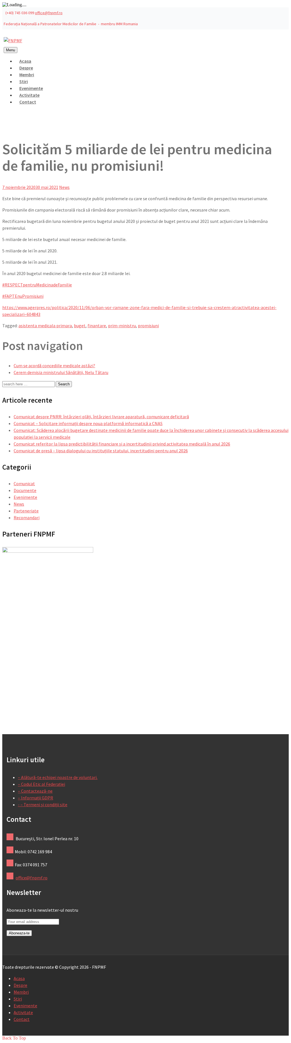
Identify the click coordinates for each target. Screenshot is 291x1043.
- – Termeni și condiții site (42, 804)
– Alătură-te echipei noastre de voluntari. (57, 777)
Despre (20, 985)
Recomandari (27, 517)
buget (80, 325)
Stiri (18, 999)
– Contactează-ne (35, 791)
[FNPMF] (13, 40)
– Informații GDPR (35, 798)
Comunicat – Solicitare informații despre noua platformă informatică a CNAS (88, 423)
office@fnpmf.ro (49, 12)
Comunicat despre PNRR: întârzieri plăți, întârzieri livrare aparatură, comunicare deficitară (101, 416)
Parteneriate (26, 511)
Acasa (19, 978)
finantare (97, 325)
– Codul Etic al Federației (41, 784)
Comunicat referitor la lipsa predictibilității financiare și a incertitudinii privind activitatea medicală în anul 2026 (122, 444)
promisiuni (148, 325)
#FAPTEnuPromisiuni (22, 296)
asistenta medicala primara (45, 325)
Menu (10, 50)
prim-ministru (122, 325)
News (64, 187)
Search (64, 384)
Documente (25, 490)
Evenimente (25, 497)
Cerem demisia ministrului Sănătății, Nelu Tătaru (61, 372)
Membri (21, 992)
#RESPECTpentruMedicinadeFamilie (37, 285)
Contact (27, 102)
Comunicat (24, 483)
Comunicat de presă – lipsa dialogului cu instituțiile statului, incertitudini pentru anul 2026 (101, 450)
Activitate (23, 1012)
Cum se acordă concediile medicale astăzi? (54, 365)
